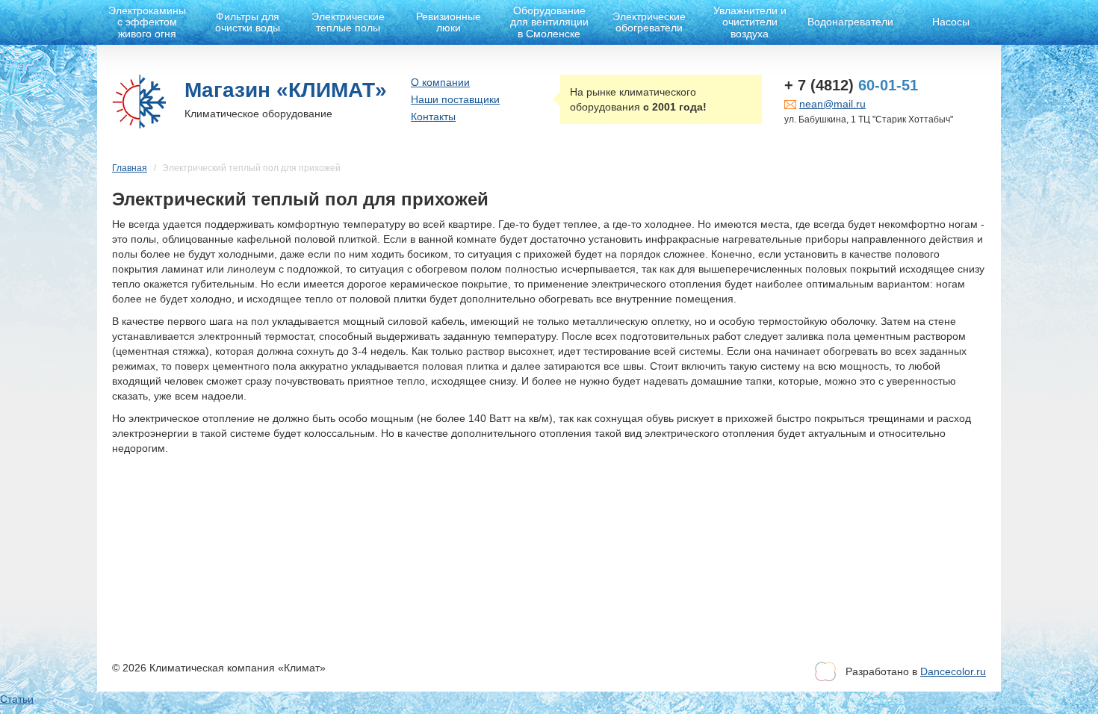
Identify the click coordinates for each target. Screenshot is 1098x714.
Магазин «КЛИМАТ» (285, 90)
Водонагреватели (850, 22)
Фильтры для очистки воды (247, 22)
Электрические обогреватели (649, 22)
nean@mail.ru (832, 104)
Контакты (433, 116)
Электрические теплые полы (348, 22)
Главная (129, 168)
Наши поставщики (455, 99)
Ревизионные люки (448, 22)
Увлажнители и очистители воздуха (750, 22)
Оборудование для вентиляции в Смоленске (549, 22)
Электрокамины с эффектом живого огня (147, 22)
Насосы (951, 22)
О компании (440, 82)
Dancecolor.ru (953, 671)
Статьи (17, 699)
